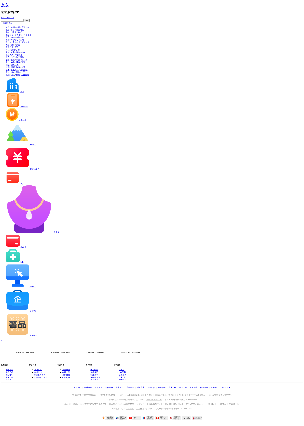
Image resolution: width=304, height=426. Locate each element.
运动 (13, 50)
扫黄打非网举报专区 (175, 418)
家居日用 (9, 47)
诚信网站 (135, 418)
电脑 (8, 30)
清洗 (18, 72)
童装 (18, 52)
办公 (13, 30)
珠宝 (23, 62)
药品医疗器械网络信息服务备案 (139, 395)
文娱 (13, 60)
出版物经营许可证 (154, 400)
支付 (8, 75)
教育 (18, 60)
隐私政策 (204, 387)
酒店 (13, 67)
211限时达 (38, 372)
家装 (8, 45)
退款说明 (94, 375)
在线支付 (66, 372)
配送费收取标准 (40, 377)
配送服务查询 (39, 375)
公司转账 (66, 377)
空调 (13, 27)
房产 (8, 57)
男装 (8, 52)
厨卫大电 (25, 27)
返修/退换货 (95, 377)
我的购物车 (7, 23)
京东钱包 (130, 409)
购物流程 (9, 370)
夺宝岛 (121, 370)
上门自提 (38, 370)
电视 (18, 27)
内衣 (23, 52)
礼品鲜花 (15, 70)
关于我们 (77, 387)
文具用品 (20, 30)
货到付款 (66, 370)
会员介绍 (9, 372)
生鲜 (18, 37)
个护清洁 (15, 40)
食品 (8, 37)
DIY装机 (122, 372)
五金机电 (25, 42)
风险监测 (183, 387)
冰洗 (8, 27)
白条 (13, 75)
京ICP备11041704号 (108, 395)
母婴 (8, 65)
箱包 (13, 62)
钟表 (18, 62)
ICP (121, 395)
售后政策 (94, 370)
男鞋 (8, 50)
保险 (18, 75)
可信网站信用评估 (108, 418)
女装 (13, 52)
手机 (8, 32)
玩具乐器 (15, 65)
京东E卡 (122, 377)
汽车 (13, 57)
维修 (13, 72)
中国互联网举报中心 (148, 418)
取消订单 (94, 380)
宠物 (22, 40)
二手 (23, 72)
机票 (8, 67)
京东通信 (122, 380)
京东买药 (9, 55)
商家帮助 (119, 387)
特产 (23, 37)
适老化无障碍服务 (186, 418)
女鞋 (8, 62)
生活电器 (9, 35)
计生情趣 (18, 55)
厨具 (17, 47)
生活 (23, 67)
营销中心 (130, 387)
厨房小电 (18, 35)
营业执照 (212, 404)
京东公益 (214, 387)
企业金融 (25, 75)
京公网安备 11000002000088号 (85, 395)
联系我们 (88, 387)
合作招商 (109, 387)
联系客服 (98, 387)
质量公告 (193, 387)
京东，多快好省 (7, 18)
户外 (18, 50)
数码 (20, 32)
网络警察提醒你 (121, 418)
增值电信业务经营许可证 (229, 404)
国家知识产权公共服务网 (197, 418)
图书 (8, 60)
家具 (18, 45)
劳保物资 (16, 42)
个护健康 (27, 35)
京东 (5, 5)
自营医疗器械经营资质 (165, 395)
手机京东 (141, 387)
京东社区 (172, 387)
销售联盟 (162, 387)
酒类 (13, 37)
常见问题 (9, 377)
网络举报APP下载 (161, 418)
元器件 (8, 42)
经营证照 (141, 404)
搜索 (26, 20)
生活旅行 (9, 375)
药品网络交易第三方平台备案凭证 (191, 395)
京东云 (139, 409)
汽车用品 (20, 57)
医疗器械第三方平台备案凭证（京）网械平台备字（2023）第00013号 (176, 404)
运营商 (14, 32)
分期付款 (66, 375)
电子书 (24, 60)
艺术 (8, 70)
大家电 (8, 380)
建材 (13, 45)
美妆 (8, 40)
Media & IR (225, 387)
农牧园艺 (24, 70)
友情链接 (151, 387)
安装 (8, 72)
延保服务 (122, 375)
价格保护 (94, 372)
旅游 (18, 67)
